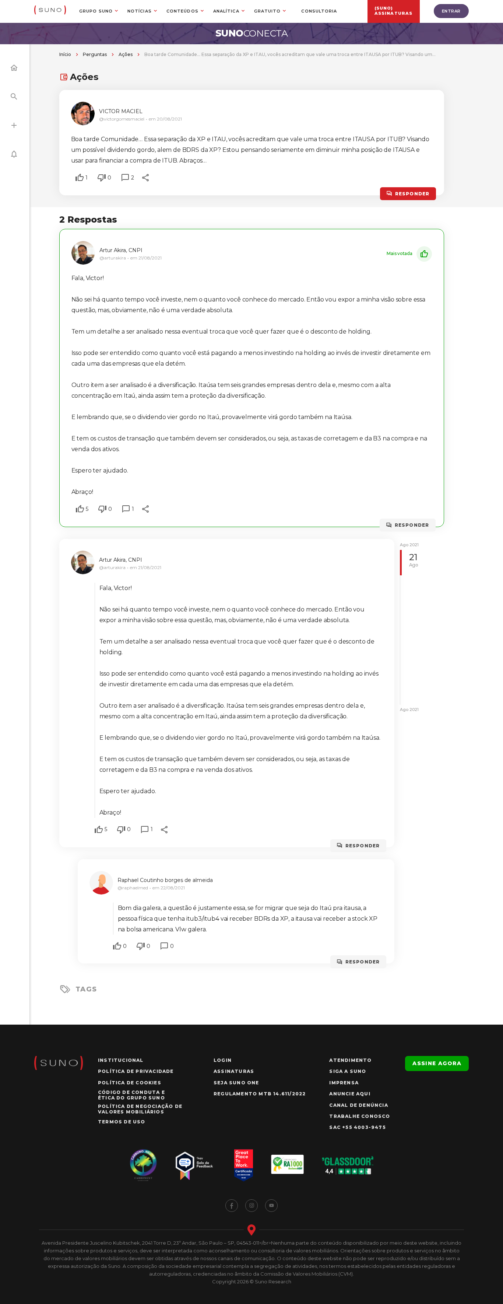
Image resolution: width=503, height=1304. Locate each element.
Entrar (451, 11)
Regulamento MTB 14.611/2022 (260, 1093)
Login (223, 1060)
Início (65, 54)
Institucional (121, 1060)
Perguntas (95, 54)
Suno (251, 33)
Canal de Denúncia (358, 1105)
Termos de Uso (121, 1122)
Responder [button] (412, 193)
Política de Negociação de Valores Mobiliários (140, 1109)
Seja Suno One (236, 1082)
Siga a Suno (347, 1071)
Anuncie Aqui (349, 1093)
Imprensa (344, 1082)
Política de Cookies (129, 1082)
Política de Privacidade (136, 1071)
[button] (79, 177)
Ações (126, 54)
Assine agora (436, 1063)
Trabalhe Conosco (359, 1116)
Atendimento (350, 1060)
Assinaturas (234, 1071)
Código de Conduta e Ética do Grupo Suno (131, 1095)
